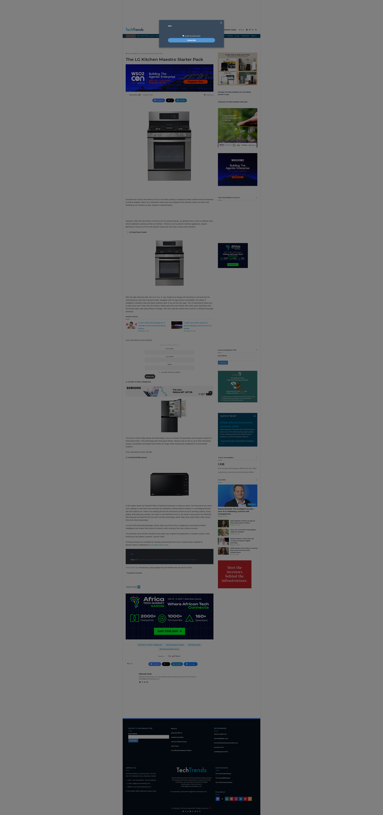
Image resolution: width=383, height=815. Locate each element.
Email (170, 26)
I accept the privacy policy (192, 36)
